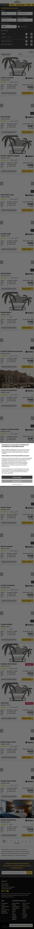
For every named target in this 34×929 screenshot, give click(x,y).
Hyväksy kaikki (17, 477)
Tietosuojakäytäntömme (17, 484)
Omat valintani (17, 481)
